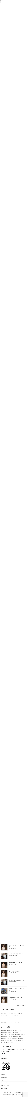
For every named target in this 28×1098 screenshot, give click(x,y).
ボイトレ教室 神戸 (5, 1020)
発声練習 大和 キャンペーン (15, 962)
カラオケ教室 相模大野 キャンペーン (18, 954)
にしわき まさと (5, 1034)
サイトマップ (4, 1083)
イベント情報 (10, 1013)
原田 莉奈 (15, 1038)
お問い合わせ (4, 1088)
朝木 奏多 (4, 1030)
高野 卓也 (4, 1040)
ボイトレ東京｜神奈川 (15, 1020)
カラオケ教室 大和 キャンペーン (16, 980)
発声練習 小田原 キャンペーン (16, 997)
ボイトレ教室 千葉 (14, 1015)
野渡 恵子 (9, 1038)
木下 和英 (10, 1040)
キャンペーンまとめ (12, 1030)
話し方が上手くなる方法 (17, 1022)
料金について (4, 1080)
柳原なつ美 (4, 1036)
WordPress (9, 1094)
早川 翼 (3, 1042)
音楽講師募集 (4, 1077)
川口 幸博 (19, 1030)
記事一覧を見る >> (21, 1005)
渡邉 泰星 (15, 1040)
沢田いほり (21, 1040)
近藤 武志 (16, 1036)
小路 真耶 (10, 1036)
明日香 (12, 1042)
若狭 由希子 (4, 1032)
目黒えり (4, 1038)
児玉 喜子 (23, 1034)
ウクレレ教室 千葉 (18, 1013)
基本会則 (3, 1074)
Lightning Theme (16, 1094)
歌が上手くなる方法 (6, 1022)
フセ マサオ (22, 1036)
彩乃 (8, 1042)
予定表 (3, 1054)
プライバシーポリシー (5, 1085)
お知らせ (4, 1013)
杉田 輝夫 (18, 1034)
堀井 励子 (12, 1034)
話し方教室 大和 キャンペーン (16, 971)
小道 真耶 (21, 1038)
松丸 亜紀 (16, 1032)
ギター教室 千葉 (5, 1015)
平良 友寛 (10, 1032)
